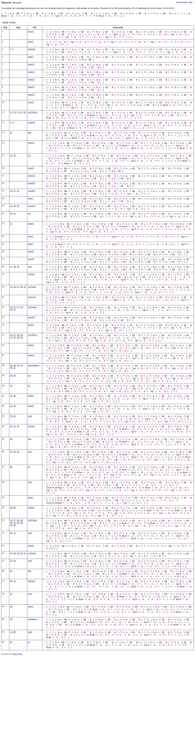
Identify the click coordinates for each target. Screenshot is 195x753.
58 (11, 606)
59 (11, 619)
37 (14, 368)
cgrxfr (30, 102)
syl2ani (31, 426)
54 (14, 561)
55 (11, 571)
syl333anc (32, 520)
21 (14, 213)
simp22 (31, 72)
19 (11, 213)
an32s (30, 606)
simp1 (30, 57)
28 (21, 287)
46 (11, 467)
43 (18, 426)
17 (14, 191)
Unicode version (181, 2)
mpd (30, 632)
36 (11, 375)
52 (11, 561)
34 (21, 337)
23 (14, 451)
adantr (31, 223)
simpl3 (31, 259)
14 (11, 155)
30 (11, 416)
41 (14, 406)
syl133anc (32, 335)
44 (11, 439)
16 (11, 191)
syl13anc (32, 287)
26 (14, 287)
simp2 (30, 41)
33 (14, 337)
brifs (30, 482)
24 (11, 426)
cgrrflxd (31, 191)
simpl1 (31, 168)
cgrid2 (31, 545)
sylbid (30, 396)
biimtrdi (31, 49)
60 (14, 632)
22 (11, 223)
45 (18, 451)
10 (25, 112)
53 (25, 553)
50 (14, 525)
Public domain (17, 654)
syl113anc (32, 307)
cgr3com (32, 297)
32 (11, 406)
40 (14, 396)
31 (14, 309)
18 (18, 191)
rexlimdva (32, 619)
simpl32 (31, 317)
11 (13, 122)
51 (14, 533)
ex (29, 385)
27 (18, 287)
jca (29, 155)
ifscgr (30, 497)
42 (14, 416)
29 (25, 287)
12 (11, 132)
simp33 (31, 94)
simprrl (31, 142)
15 (11, 451)
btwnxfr (17, 2)
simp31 (31, 87)
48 (11, 507)
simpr (30, 198)
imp (29, 132)
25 (14, 426)
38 (14, 375)
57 (11, 594)
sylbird (31, 507)
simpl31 (31, 175)
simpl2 (31, 251)
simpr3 (31, 355)
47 (11, 533)
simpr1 (31, 345)
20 (14, 206)
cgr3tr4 (31, 274)
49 (14, 507)
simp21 (31, 64)
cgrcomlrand (33, 365)
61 (11, 642)
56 (11, 581)
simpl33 (31, 183)
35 (11, 396)
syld (30, 416)
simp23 (31, 79)
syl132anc (32, 112)
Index (190, 2)
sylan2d (31, 122)
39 (11, 385)
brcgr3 (31, 31)
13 (11, 632)
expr (30, 594)
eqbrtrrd (31, 581)
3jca (30, 266)
